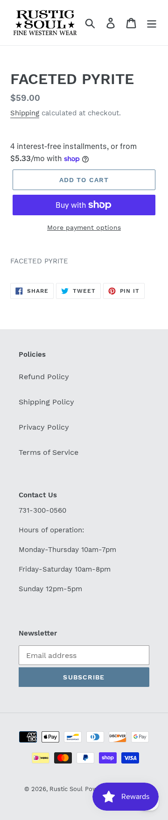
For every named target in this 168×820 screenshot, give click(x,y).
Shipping (24, 113)
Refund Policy (44, 376)
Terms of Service (48, 452)
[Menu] (151, 22)
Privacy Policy (44, 427)
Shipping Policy (46, 401)
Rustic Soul (66, 788)
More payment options (84, 227)
